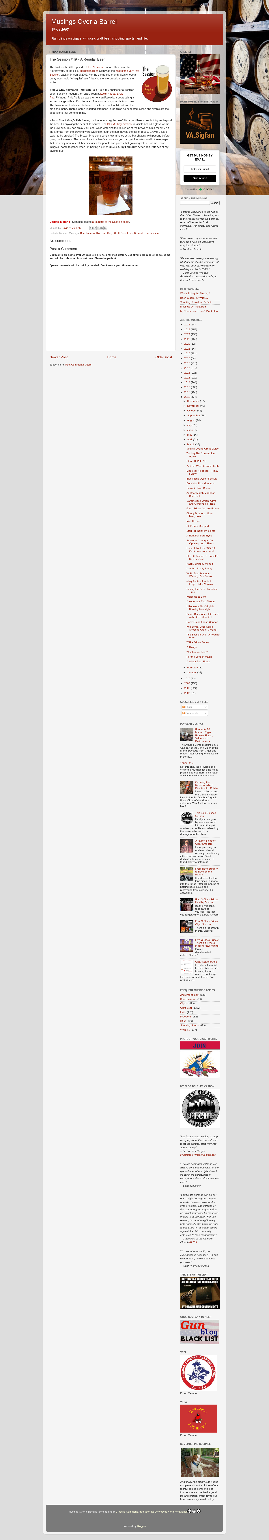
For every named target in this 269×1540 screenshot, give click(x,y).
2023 (187, 339)
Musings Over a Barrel (84, 21)
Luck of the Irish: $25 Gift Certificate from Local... (201, 550)
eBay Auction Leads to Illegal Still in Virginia (199, 583)
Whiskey (185, 1029)
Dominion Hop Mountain (200, 483)
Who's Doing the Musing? (195, 293)
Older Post (163, 357)
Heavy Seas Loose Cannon (202, 622)
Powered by (191, 189)
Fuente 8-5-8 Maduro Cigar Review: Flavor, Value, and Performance (204, 735)
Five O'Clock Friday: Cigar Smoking (207, 923)
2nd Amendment (189, 994)
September (194, 415)
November (193, 405)
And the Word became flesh (202, 466)
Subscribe (200, 178)
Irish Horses (193, 521)
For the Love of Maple (199, 656)
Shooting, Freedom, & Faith (196, 302)
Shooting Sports (189, 1025)
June (190, 430)
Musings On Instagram (193, 306)
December (193, 401)
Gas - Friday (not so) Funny (202, 508)
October (192, 410)
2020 (187, 353)
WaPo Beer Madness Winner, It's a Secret (199, 575)
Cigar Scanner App (206, 961)
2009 (187, 683)
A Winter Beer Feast (198, 661)
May (190, 434)
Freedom (185, 1016)
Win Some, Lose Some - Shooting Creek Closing (201, 628)
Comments (191, 713)
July (190, 425)
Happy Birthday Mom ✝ (200, 563)
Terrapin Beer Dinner (198, 488)
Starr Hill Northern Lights (200, 531)
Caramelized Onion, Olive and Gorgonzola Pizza (201, 502)
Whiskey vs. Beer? (197, 652)
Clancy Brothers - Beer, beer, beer (199, 515)
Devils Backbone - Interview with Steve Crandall (202, 615)
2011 (187, 397)
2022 (187, 343)
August (191, 420)
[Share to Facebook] (102, 228)
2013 (187, 387)
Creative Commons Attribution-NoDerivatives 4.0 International (151, 1511)
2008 (187, 688)
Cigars (184, 1003)
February (193, 667)
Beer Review (87, 233)
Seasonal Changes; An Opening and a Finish (200, 542)
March (191, 444)
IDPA (183, 1021)
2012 (187, 392)
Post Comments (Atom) (78, 364)
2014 (187, 382)
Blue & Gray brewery (119, 124)
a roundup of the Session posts (110, 221)
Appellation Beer (88, 70)
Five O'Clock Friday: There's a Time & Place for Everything (207, 943)
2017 (187, 368)
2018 (187, 363)
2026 (187, 324)
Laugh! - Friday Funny (199, 568)
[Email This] (91, 228)
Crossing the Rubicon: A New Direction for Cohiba (206, 785)
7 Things (191, 647)
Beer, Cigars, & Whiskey (194, 298)
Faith (183, 1012)
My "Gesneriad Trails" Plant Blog (199, 311)
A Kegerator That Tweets (200, 601)
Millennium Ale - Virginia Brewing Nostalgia (200, 608)
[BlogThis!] (95, 228)
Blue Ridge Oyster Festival (201, 478)
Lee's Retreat (135, 233)
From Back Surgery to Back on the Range (206, 871)
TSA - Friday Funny (197, 642)
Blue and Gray (104, 233)
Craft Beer (120, 233)
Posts (188, 707)
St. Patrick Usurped (197, 526)
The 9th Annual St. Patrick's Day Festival (202, 557)
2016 (187, 372)
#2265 (193, 1242)
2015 (187, 377)
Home (111, 357)
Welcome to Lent (196, 596)
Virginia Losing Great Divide (202, 448)
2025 (187, 329)
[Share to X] (98, 228)
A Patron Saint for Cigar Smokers (205, 842)
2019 (187, 358)
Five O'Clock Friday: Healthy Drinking (207, 901)
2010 (187, 678)
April (190, 439)
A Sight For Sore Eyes (199, 535)
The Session (95, 67)
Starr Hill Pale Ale (196, 461)
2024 (187, 334)
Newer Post (58, 357)
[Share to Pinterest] (105, 228)
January (192, 672)
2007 (187, 693)
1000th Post (187, 763)
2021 (187, 348)
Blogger (141, 1526)
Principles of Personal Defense (198, 1154)
